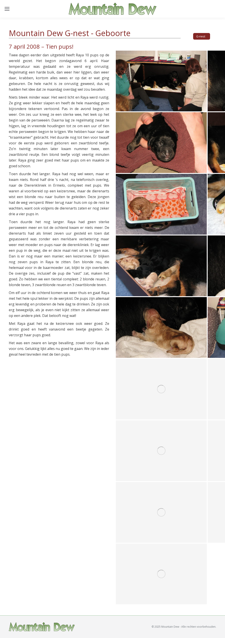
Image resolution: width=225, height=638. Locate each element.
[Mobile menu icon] (7, 8)
